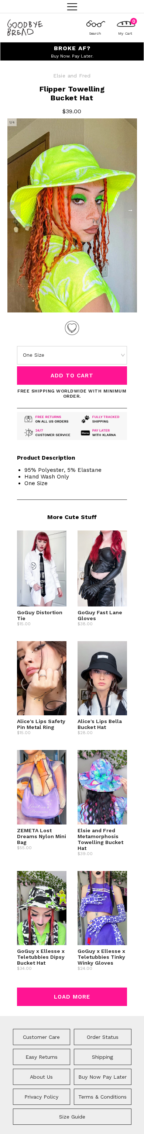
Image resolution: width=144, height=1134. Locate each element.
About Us (41, 1077)
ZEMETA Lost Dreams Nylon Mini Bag (41, 836)
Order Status (103, 1037)
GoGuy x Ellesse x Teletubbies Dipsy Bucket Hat (41, 957)
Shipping (102, 1057)
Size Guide (72, 1117)
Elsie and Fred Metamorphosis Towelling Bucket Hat (100, 839)
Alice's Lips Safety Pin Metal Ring (41, 724)
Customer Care (41, 1037)
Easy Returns (41, 1057)
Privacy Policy (41, 1097)
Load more (72, 996)
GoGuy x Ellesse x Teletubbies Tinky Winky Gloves (101, 957)
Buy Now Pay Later (102, 1077)
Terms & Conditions (102, 1097)
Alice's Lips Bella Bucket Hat (100, 724)
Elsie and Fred (72, 76)
